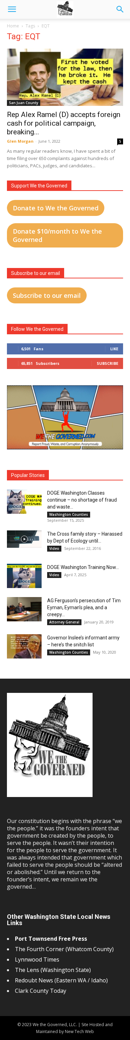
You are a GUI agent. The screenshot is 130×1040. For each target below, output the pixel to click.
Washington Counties (68, 514)
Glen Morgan (20, 141)
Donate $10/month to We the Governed (57, 235)
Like (114, 348)
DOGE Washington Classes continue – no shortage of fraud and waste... (82, 500)
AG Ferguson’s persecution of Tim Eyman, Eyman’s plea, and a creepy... (84, 607)
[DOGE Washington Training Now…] (24, 576)
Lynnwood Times (38, 959)
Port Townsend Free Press (51, 938)
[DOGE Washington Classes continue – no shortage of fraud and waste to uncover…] (24, 501)
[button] (12, 9)
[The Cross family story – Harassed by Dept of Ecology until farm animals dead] (24, 539)
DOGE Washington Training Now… (83, 567)
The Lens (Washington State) (53, 970)
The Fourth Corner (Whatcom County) (64, 949)
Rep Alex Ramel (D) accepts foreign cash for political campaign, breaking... (63, 123)
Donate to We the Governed (55, 208)
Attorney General (64, 622)
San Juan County (23, 102)
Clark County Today (40, 991)
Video (54, 548)
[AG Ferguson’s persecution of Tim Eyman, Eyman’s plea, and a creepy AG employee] (24, 609)
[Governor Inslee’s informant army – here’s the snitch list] (24, 646)
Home (13, 26)
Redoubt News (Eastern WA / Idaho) (61, 980)
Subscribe (107, 363)
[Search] (120, 9)
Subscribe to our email (47, 295)
